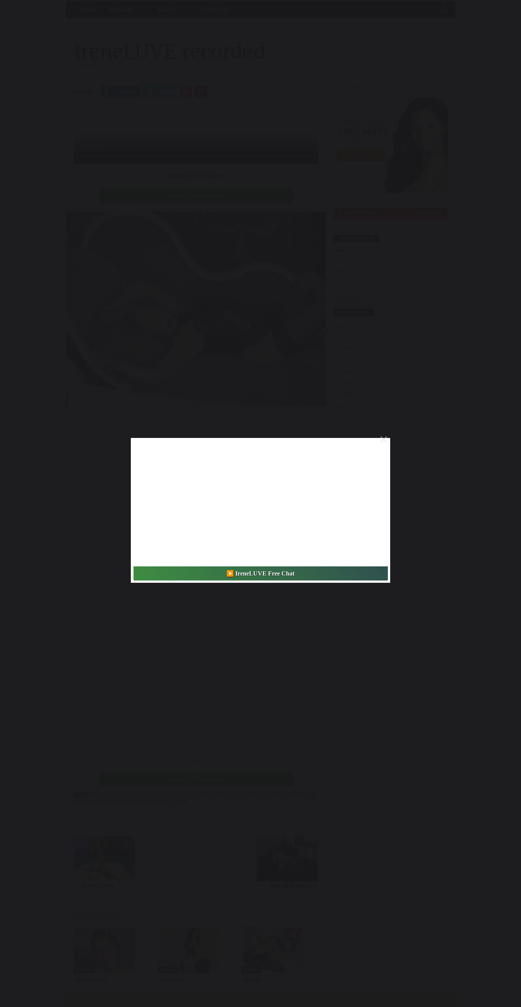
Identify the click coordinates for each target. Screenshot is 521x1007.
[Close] (383, 439)
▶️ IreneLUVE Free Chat (260, 573)
